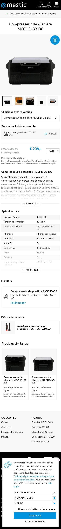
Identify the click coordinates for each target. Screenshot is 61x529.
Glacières (6, 427)
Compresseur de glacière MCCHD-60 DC (15, 380)
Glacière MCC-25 (40, 441)
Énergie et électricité (12, 432)
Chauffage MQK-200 (42, 432)
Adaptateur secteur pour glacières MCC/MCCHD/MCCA (34, 327)
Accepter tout (35, 515)
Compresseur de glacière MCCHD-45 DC (43, 380)
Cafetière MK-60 (40, 427)
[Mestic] (14, 4)
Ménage (5, 436)
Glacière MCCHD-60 (42, 422)
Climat (4, 422)
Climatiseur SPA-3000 (43, 436)
